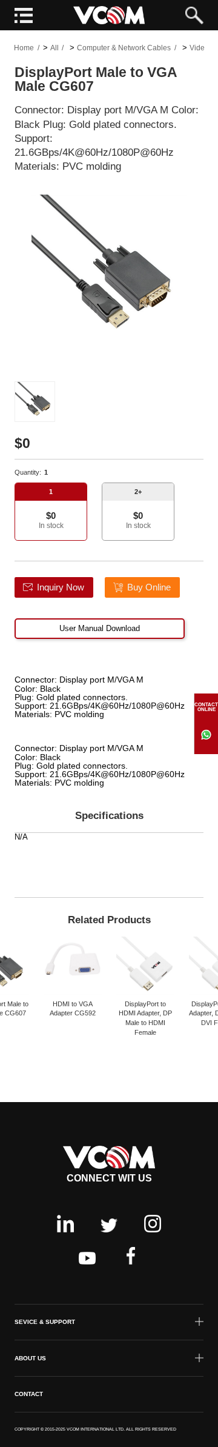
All (54, 48)
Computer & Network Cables (124, 48)
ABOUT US (30, 1358)
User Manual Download (99, 628)
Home (24, 48)
